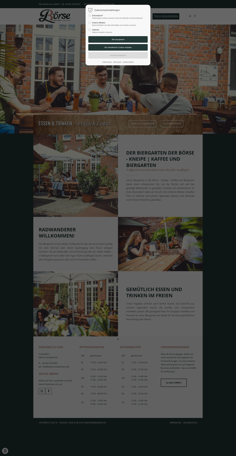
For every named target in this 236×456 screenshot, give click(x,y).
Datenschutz (107, 62)
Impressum (117, 62)
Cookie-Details (128, 62)
